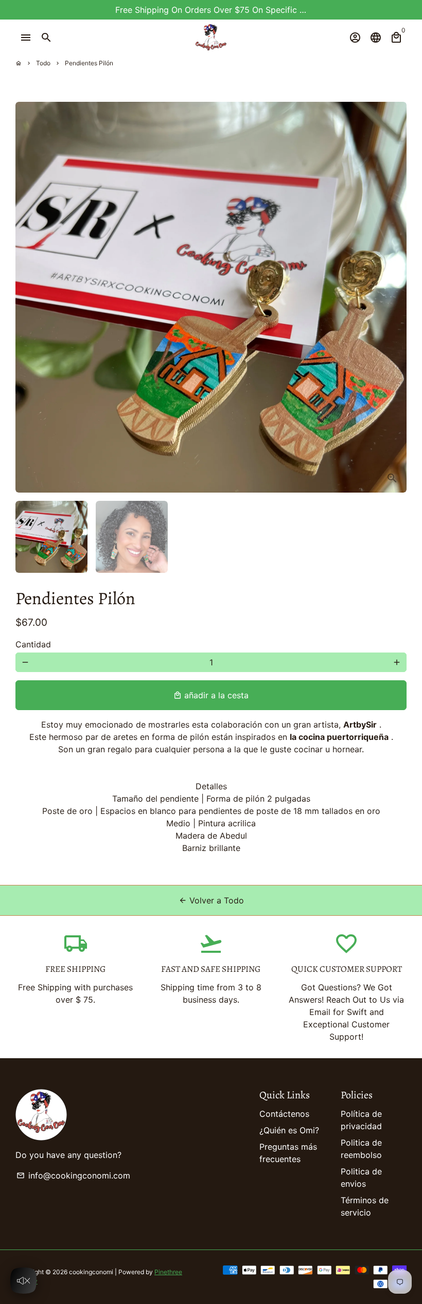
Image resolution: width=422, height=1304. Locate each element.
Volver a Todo (211, 900)
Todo (43, 63)
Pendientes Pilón (89, 63)
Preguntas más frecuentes (288, 1153)
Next (392, 297)
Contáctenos (284, 1114)
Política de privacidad (361, 1120)
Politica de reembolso (361, 1148)
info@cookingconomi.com (73, 1175)
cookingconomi (91, 1272)
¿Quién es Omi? (289, 1130)
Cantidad (33, 644)
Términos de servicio (365, 1206)
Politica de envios (361, 1177)
